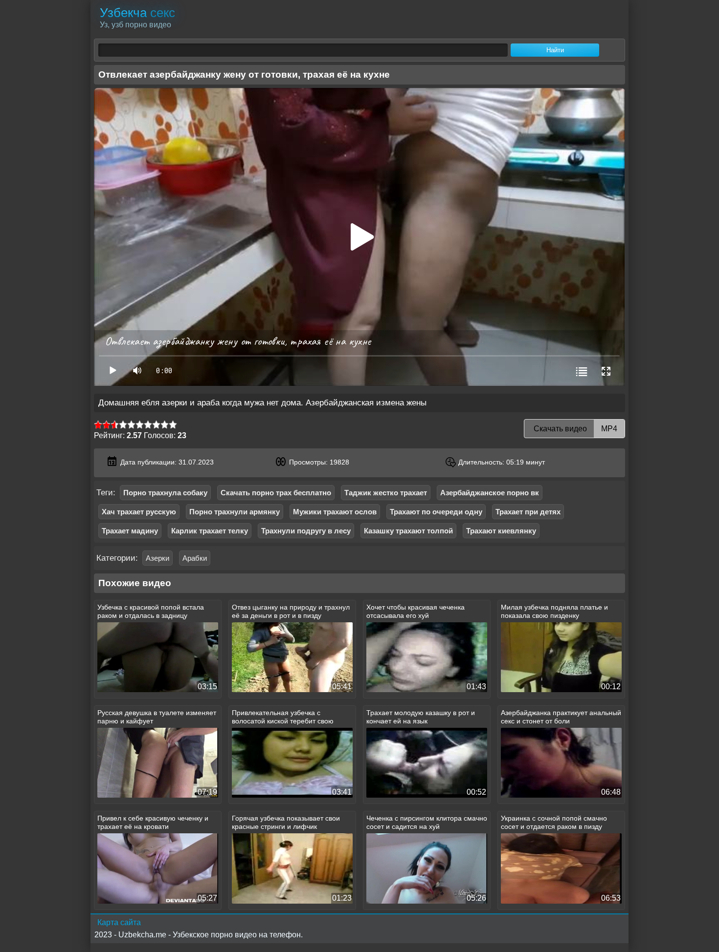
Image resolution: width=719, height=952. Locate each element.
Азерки (157, 558)
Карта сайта (119, 922)
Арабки (194, 558)
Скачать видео (574, 428)
